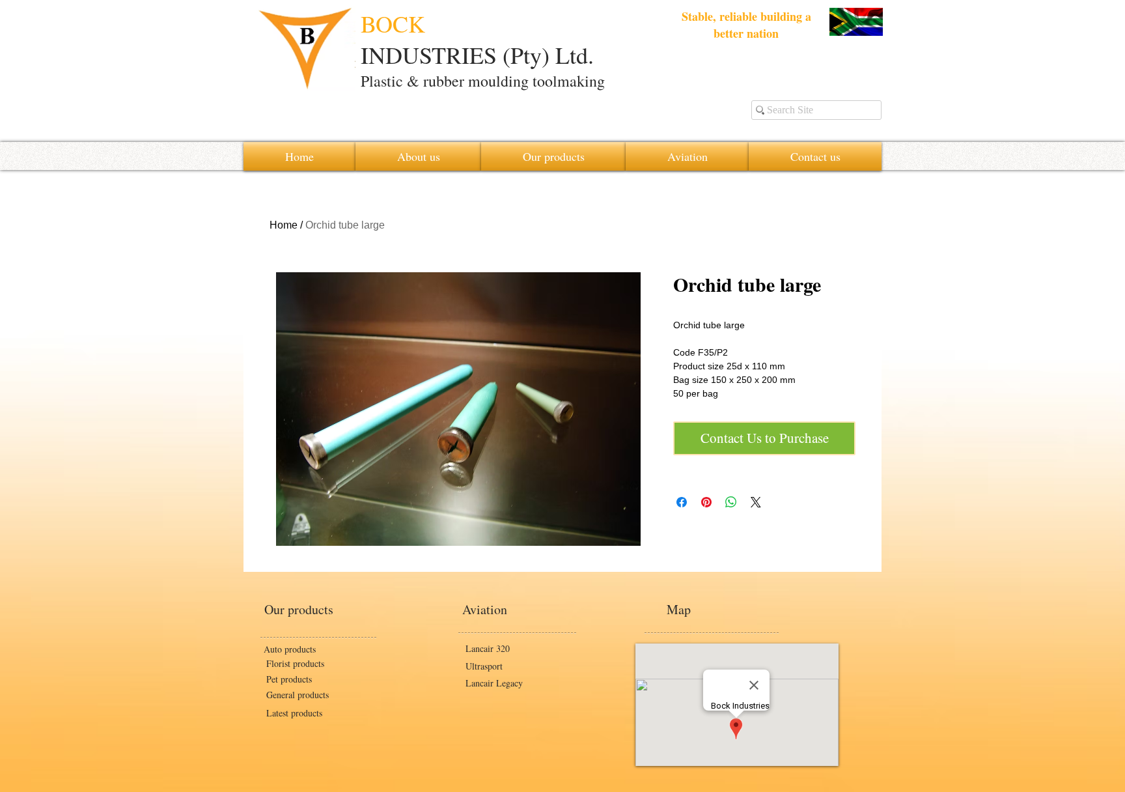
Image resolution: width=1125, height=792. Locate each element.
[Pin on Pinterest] (706, 502)
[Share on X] (756, 502)
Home (284, 225)
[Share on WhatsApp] (731, 502)
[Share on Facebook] (681, 502)
